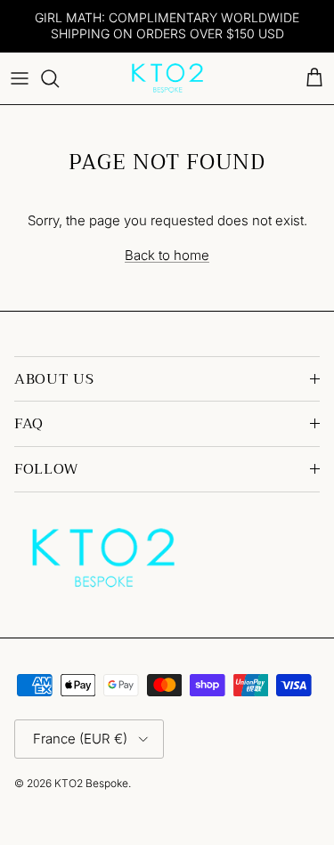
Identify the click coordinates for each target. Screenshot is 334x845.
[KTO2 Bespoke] (167, 78)
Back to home (167, 255)
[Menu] (19, 78)
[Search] (58, 78)
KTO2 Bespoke (91, 783)
